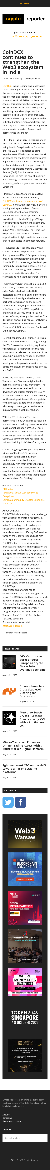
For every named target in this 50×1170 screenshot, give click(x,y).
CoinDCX (7, 85)
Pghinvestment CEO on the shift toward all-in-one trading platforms (24, 768)
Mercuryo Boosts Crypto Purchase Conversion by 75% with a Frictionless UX (32, 719)
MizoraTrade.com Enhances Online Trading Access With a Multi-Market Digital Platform (23, 745)
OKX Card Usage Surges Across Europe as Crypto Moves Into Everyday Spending (33, 663)
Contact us (7, 1118)
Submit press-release (11, 1121)
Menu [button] (27, 3)
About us (6, 1114)
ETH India (7, 489)
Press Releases (20, 632)
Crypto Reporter (25, 19)
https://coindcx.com (12, 625)
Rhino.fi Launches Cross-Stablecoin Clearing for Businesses (32, 691)
